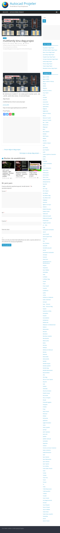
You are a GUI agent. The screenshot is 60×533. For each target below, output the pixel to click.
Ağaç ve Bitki (46, 79)
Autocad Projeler (23, 3)
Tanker (44, 473)
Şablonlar (45, 420)
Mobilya (45, 347)
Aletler (44, 86)
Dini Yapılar (46, 191)
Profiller (45, 407)
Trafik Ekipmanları (47, 489)
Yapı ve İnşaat (46, 507)
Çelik (44, 152)
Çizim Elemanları (47, 168)
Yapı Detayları (46, 505)
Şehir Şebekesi (46, 432)
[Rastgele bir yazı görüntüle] (56, 12)
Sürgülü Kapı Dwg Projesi (49, 57)
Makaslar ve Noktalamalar (49, 324)
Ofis (44, 375)
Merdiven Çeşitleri (47, 336)
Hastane (45, 257)
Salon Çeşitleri (46, 427)
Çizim (44, 166)
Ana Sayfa (5, 12)
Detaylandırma (46, 181)
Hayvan (44, 265)
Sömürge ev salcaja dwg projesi (30, 153)
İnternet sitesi (5, 229)
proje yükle (6, 105)
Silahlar (45, 445)
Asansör (45, 99)
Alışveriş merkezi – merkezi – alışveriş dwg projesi (21, 174)
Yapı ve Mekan (46, 509)
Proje (5, 38)
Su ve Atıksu (46, 466)
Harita (44, 250)
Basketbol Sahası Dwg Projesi (50, 68)
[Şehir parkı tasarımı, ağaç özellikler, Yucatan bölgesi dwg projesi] (8, 161)
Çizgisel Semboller (47, 163)
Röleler (44, 416)
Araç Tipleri (46, 93)
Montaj (44, 352)
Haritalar (45, 254)
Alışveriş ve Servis (47, 90)
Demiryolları (46, 175)
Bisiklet (44, 134)
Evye (44, 227)
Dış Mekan (45, 193)
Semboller (45, 441)
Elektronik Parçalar (47, 218)
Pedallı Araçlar (46, 393)
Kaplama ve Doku (47, 311)
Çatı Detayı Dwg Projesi (48, 54)
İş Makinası (45, 290)
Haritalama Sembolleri (48, 252)
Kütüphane (45, 320)
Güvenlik (45, 245)
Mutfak (44, 361)
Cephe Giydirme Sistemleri (49, 154)
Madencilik (45, 322)
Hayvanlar (45, 267)
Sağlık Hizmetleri (47, 423)
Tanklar (45, 475)
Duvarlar (45, 202)
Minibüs (45, 345)
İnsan (44, 283)
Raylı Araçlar (46, 411)
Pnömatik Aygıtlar (47, 402)
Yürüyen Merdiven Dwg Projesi (50, 59)
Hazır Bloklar (46, 270)
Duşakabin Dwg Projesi (48, 47)
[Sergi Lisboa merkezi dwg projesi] (35, 161)
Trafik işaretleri (46, 491)
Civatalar (45, 161)
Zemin (44, 518)
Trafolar (45, 493)
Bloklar (44, 138)
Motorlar (45, 354)
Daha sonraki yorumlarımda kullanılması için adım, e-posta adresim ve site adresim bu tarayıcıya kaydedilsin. (21, 240)
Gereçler (45, 238)
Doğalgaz (45, 200)
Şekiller (44, 436)
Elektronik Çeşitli (47, 216)
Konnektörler (46, 318)
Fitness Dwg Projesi (47, 63)
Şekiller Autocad (47, 438)
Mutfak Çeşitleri (47, 365)
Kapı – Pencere (46, 304)
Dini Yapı (45, 188)
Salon (44, 425)
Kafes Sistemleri (47, 299)
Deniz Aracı (45, 177)
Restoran (45, 413)
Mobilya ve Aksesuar (48, 350)
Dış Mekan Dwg (46, 195)
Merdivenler (46, 338)
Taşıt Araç (45, 477)
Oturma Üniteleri (47, 391)
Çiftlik (44, 156)
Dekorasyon (46, 172)
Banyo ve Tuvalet (47, 120)
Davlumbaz (45, 170)
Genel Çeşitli (46, 234)
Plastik (44, 400)
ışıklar (44, 293)
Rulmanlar (45, 418)
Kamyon (45, 302)
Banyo (44, 115)
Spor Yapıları (46, 464)
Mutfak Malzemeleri (48, 370)
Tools (44, 486)
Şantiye (44, 429)
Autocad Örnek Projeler (17, 12)
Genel (44, 232)
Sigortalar (45, 443)
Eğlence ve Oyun (47, 204)
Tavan (44, 480)
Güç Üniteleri (46, 243)
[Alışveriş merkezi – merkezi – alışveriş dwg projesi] (21, 161)
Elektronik (45, 213)
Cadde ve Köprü (47, 143)
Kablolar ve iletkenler (48, 297)
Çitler (44, 159)
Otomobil (45, 388)
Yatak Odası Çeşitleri (48, 514)
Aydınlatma (45, 106)
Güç (44, 241)
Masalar (45, 331)
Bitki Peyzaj (45, 136)
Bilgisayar (45, 127)
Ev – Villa (45, 225)
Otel (44, 384)
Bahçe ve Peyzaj (47, 113)
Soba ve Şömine (47, 450)
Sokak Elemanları (47, 452)
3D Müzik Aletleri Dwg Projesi (50, 50)
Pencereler (45, 395)
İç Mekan (45, 277)
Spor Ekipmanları (47, 459)
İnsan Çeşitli (46, 286)
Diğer (44, 186)
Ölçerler (45, 381)
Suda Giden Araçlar (47, 468)
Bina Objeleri (46, 131)
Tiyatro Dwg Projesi (47, 66)
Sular (44, 470)
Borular (45, 140)
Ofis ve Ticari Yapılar (48, 379)
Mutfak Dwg (46, 368)
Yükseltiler (45, 516)
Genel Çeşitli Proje (47, 236)
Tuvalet (44, 496)
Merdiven (45, 334)
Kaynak (44, 315)
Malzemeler (46, 329)
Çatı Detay (45, 147)
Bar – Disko (45, 122)
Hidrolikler (45, 272)
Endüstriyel (45, 220)
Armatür (45, 97)
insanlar (45, 288)
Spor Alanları (46, 457)
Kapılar (44, 308)
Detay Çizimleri (46, 179)
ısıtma (44, 295)
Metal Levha (46, 340)
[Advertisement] (15, 62)
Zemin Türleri (46, 521)
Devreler (45, 184)
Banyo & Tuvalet (47, 118)
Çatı (44, 145)
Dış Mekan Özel (46, 197)
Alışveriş (45, 88)
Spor (44, 454)
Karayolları (45, 313)
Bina (44, 129)
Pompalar (45, 404)
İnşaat (44, 281)
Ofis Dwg (45, 377)
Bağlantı (45, 108)
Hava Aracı (45, 259)
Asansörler (45, 102)
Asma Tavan (46, 104)
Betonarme (45, 124)
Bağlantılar (45, 111)
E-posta (4, 221)
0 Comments (19, 43)
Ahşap (44, 83)
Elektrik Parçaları (47, 209)
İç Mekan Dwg (46, 279)
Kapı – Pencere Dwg (48, 306)
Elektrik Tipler (46, 211)
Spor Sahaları (46, 461)
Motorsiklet (45, 356)
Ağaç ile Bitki (46, 77)
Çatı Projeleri (46, 150)
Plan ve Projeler (46, 397)
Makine (44, 327)
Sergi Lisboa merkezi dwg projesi (33, 174)
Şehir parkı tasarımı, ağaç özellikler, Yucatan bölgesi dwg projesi (8, 173)
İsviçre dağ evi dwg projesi (11, 149)
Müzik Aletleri (46, 372)
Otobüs (44, 386)
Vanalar (45, 502)
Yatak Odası (46, 511)
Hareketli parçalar (47, 248)
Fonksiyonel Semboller (48, 229)
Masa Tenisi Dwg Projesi (49, 52)
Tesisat (44, 482)
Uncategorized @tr (47, 500)
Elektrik (44, 207)
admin (13, 43)
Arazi (44, 95)
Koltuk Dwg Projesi (47, 61)
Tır (43, 484)
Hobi (44, 274)
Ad (3, 212)
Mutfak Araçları (46, 363)
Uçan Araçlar (46, 498)
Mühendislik (46, 359)
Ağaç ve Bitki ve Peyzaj (48, 81)
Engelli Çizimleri (47, 223)
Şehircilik (45, 434)
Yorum (4, 191)
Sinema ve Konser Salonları (49, 448)
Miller (44, 343)
